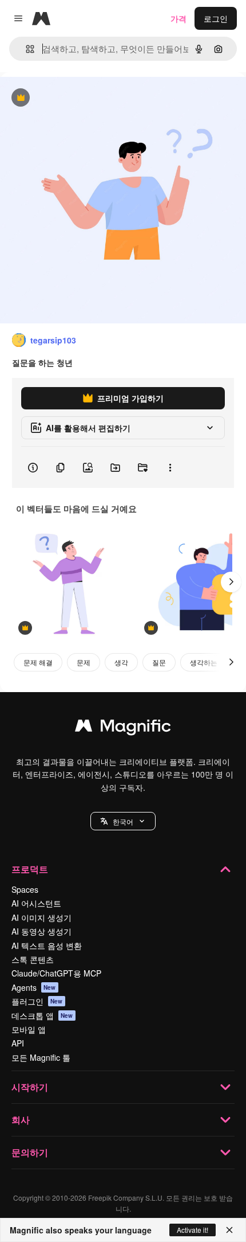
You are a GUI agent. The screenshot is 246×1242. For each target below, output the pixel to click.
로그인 (216, 18)
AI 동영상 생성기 (41, 931)
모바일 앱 (28, 1029)
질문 (159, 662)
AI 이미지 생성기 (41, 917)
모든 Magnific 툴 (40, 1057)
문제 (83, 662)
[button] (123, 821)
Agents (33, 987)
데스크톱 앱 (42, 1015)
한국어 (123, 821)
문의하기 (29, 1152)
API (17, 1043)
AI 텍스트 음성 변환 (46, 945)
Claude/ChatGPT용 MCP (56, 973)
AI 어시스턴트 (36, 903)
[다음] (231, 582)
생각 (121, 662)
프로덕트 (29, 869)
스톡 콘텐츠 (32, 959)
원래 (65, 98)
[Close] (229, 1230)
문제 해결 (38, 662)
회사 (20, 1119)
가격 (178, 18)
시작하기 (29, 1086)
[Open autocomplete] (25, 49)
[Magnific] (123, 728)
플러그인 (37, 1001)
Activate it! (192, 1230)
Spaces (24, 889)
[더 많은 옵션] (169, 467)
